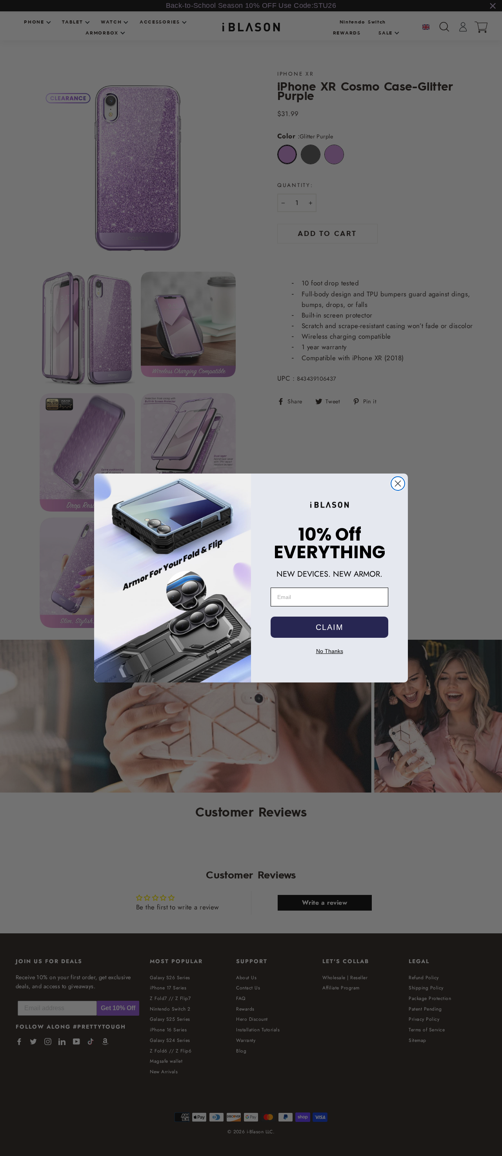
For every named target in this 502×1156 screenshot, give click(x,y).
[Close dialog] (398, 483)
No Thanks (329, 651)
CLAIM (330, 627)
